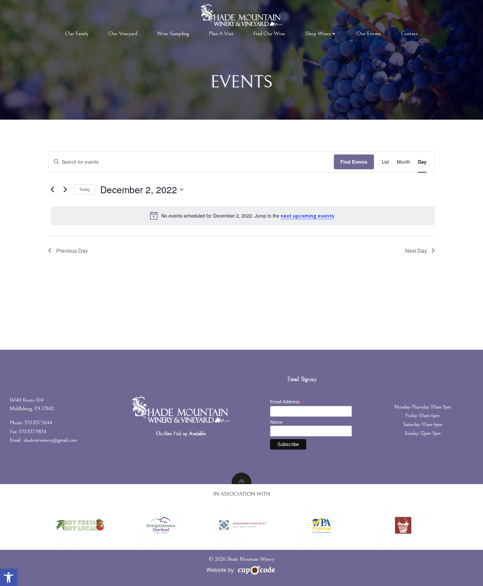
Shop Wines (318, 33)
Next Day (416, 250)
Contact (409, 33)
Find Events (353, 161)
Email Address (287, 402)
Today (84, 189)
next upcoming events (307, 216)
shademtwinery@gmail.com (50, 440)
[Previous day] (52, 190)
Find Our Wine (269, 33)
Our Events (368, 33)
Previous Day (72, 250)
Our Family (77, 33)
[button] (8, 577)
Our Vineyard (122, 33)
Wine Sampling (173, 33)
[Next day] (65, 190)
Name (276, 422)
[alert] (243, 215)
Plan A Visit (221, 33)
